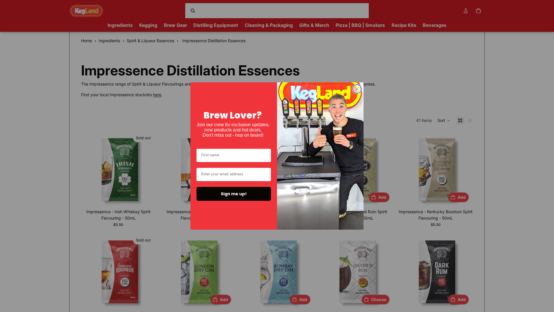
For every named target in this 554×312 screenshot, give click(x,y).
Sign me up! (234, 194)
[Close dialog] (357, 89)
